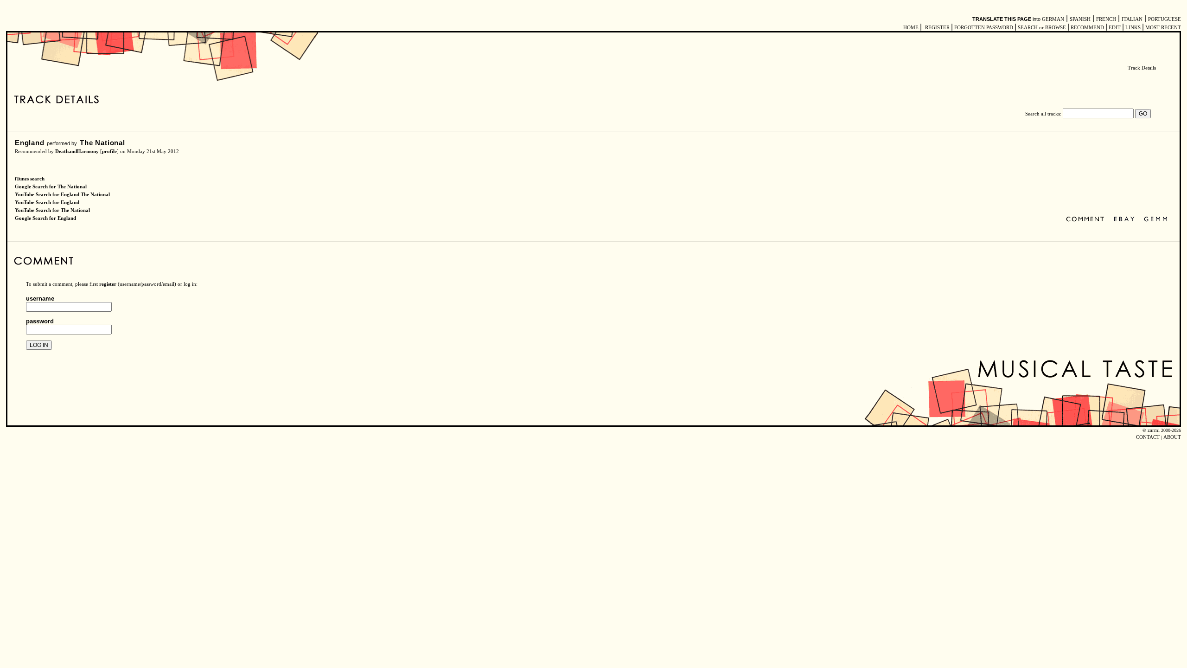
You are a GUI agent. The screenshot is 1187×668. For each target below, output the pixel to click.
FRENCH (1106, 19)
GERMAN (1053, 19)
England (29, 143)
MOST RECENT (1162, 27)
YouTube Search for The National (52, 210)
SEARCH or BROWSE (1041, 27)
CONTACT (1148, 437)
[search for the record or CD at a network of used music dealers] (1156, 220)
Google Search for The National (51, 186)
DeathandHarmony (77, 151)
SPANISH (1080, 19)
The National (102, 143)
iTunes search (30, 178)
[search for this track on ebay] (1124, 220)
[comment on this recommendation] (1087, 220)
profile (109, 151)
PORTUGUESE (1164, 19)
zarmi (1154, 430)
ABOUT (1172, 437)
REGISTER (937, 27)
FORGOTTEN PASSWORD (984, 27)
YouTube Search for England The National (62, 194)
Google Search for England (45, 218)
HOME (911, 27)
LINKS (1133, 27)
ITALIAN (1132, 19)
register (107, 284)
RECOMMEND (1087, 27)
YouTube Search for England (47, 202)
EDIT (1114, 27)
